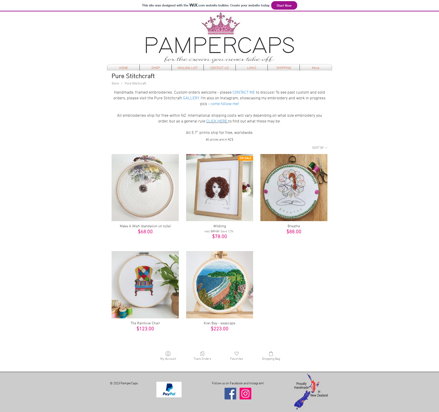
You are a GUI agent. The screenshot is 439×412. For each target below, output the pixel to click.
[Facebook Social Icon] (230, 393)
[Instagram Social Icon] (245, 393)
